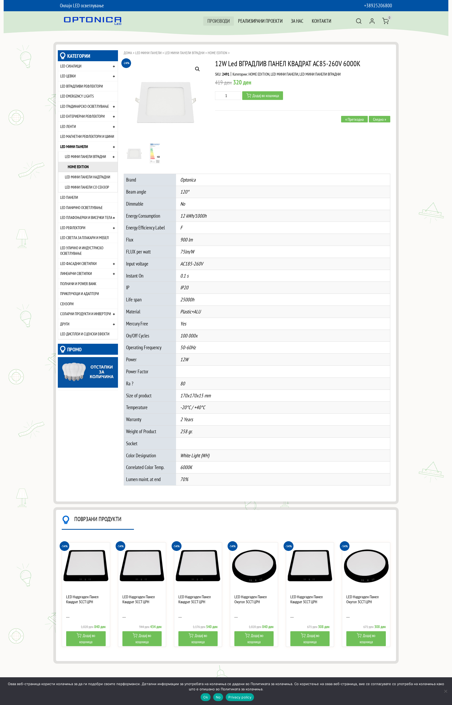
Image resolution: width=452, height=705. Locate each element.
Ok (205, 697)
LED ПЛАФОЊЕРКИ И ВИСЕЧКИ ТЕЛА (86, 217)
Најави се (372, 21)
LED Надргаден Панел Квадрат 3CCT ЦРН (82, 599)
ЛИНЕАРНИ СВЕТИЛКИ (76, 273)
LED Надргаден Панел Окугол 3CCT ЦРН (250, 599)
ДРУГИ (64, 323)
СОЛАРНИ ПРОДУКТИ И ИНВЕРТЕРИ (85, 313)
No (218, 697)
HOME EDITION (78, 166)
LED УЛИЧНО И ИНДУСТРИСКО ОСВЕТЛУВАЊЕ (81, 250)
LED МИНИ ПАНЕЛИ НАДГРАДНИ (87, 176)
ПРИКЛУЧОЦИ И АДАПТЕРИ (79, 293)
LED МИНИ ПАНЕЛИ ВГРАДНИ (85, 156)
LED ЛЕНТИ (68, 126)
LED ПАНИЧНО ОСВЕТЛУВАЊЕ (81, 207)
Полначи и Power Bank (78, 283)
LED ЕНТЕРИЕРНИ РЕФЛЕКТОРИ (82, 116)
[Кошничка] (385, 21)
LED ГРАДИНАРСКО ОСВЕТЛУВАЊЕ (84, 106)
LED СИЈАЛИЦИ (70, 66)
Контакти (321, 21)
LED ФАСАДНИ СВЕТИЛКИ (78, 263)
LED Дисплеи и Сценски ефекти (84, 333)
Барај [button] (358, 21)
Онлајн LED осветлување (82, 5)
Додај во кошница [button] (87, 638)
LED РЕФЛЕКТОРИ (72, 227)
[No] (445, 691)
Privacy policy (239, 697)
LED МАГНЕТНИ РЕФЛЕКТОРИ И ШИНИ (87, 136)
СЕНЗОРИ (67, 303)
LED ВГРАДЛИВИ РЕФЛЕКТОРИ (81, 86)
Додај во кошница (265, 95)
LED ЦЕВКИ (68, 75)
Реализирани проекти (260, 21)
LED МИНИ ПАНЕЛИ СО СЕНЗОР (87, 187)
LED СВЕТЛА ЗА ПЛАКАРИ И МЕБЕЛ (84, 237)
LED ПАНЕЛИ (69, 197)
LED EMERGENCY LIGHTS (77, 96)
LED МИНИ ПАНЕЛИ (74, 146)
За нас (297, 21)
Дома (128, 52)
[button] (197, 69)
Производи (218, 21)
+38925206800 (378, 5)
